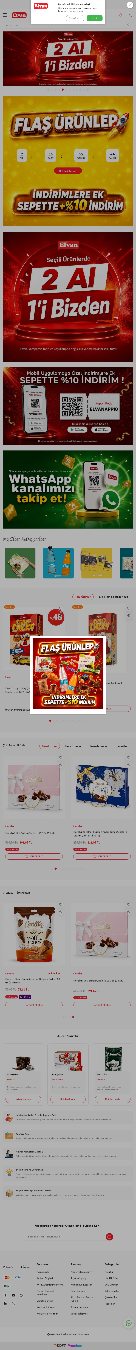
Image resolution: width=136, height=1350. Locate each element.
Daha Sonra (75, 18)
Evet (94, 18)
